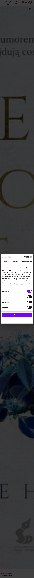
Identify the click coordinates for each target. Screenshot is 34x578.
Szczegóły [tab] (15, 261)
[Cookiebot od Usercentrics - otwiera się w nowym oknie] (24, 257)
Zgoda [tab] (5, 261)
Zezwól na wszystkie (17, 315)
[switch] (29, 296)
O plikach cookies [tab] (26, 261)
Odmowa (17, 320)
